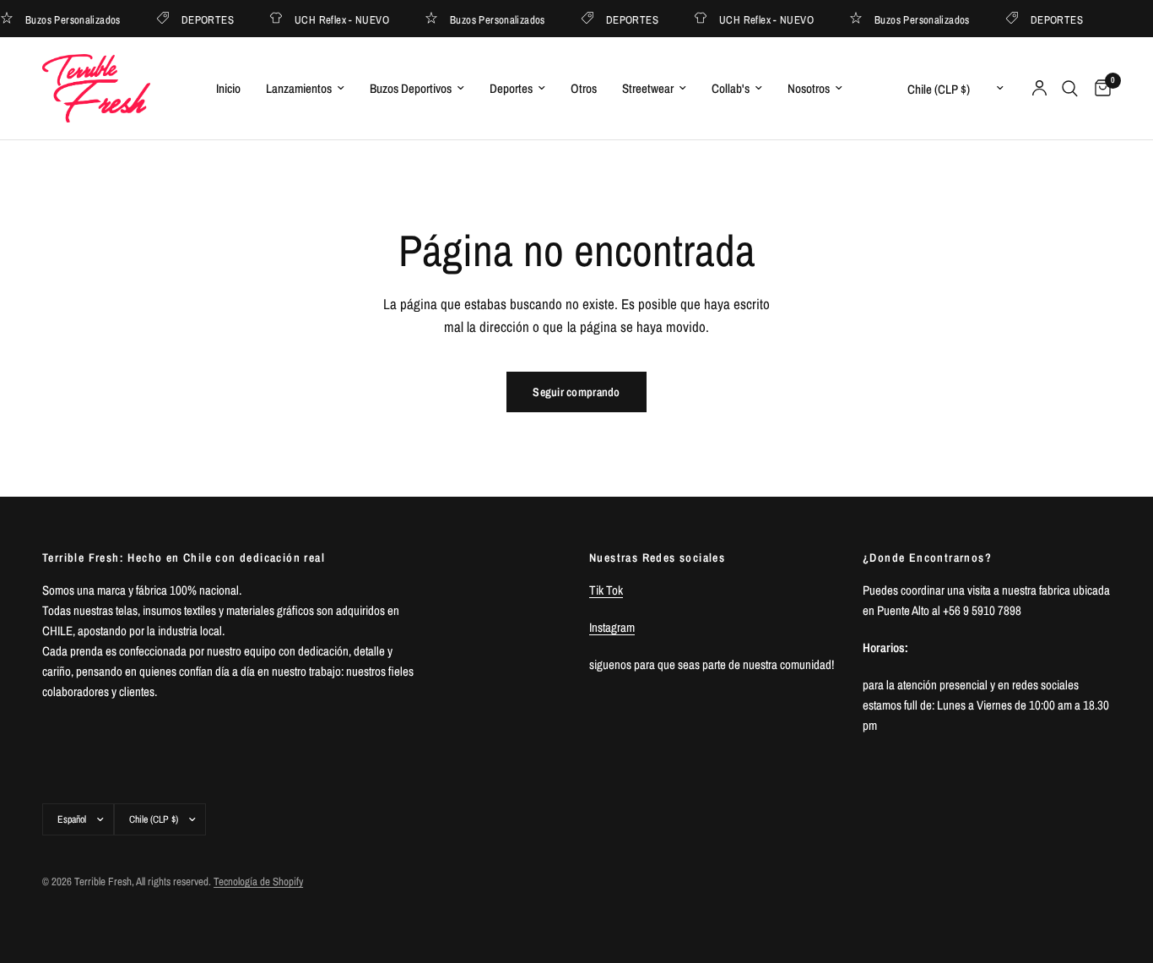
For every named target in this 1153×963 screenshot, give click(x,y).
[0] (1098, 88)
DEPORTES (203, 19)
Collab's (731, 88)
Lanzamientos (299, 88)
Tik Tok (606, 590)
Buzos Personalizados (493, 19)
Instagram (612, 627)
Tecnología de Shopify (258, 881)
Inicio (228, 88)
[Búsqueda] (1069, 88)
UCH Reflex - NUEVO (337, 19)
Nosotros (809, 88)
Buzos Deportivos (411, 88)
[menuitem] (228, 88)
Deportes (511, 88)
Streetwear (648, 88)
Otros (584, 88)
